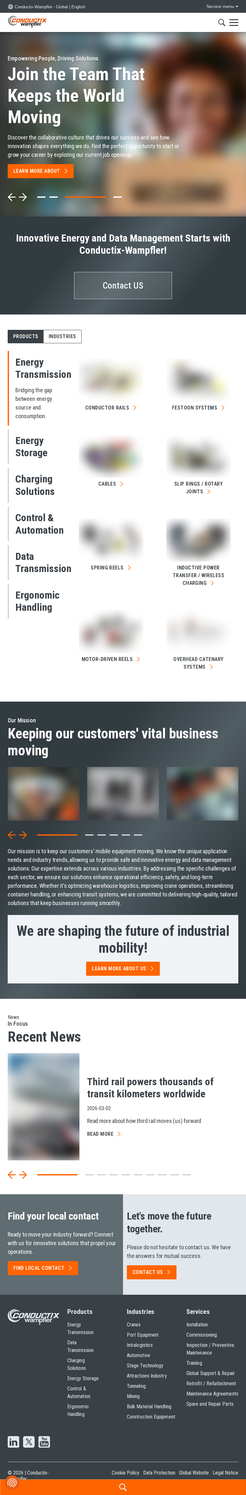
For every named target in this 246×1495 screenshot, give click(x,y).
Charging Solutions (76, 1364)
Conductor (107, 408)
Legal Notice (225, 1473)
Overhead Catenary (198, 663)
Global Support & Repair (210, 1373)
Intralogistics (140, 1345)
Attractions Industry (147, 1376)
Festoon (194, 408)
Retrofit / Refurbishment (211, 1383)
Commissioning (201, 1335)
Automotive (138, 1355)
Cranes (134, 1325)
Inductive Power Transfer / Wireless (198, 575)
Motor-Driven (107, 659)
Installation (197, 1325)
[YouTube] (44, 1442)
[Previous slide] (12, 197)
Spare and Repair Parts (210, 1404)
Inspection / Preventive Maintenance (210, 1349)
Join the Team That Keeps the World (76, 96)
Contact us (148, 1272)
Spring (107, 568)
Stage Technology (145, 1366)
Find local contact (39, 1268)
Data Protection (159, 1473)
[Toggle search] (222, 22)
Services (198, 1312)
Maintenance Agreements (212, 1394)
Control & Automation (78, 1392)
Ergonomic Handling (78, 1410)
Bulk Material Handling (149, 1407)
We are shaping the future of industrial (123, 939)
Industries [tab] (62, 336)
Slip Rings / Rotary (198, 488)
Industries (140, 1312)
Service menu (220, 6)
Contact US (123, 285)
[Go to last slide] (12, 835)
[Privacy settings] (12, 1482)
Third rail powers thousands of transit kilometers (150, 1088)
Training (194, 1363)
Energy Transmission (80, 1328)
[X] (29, 1442)
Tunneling (136, 1386)
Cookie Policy (125, 1473)
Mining (133, 1396)
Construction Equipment (151, 1417)
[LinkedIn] (13, 1442)
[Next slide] (23, 197)
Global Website (194, 1473)
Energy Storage (83, 1378)
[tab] (41, 197)
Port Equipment (143, 1335)
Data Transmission (80, 1346)
